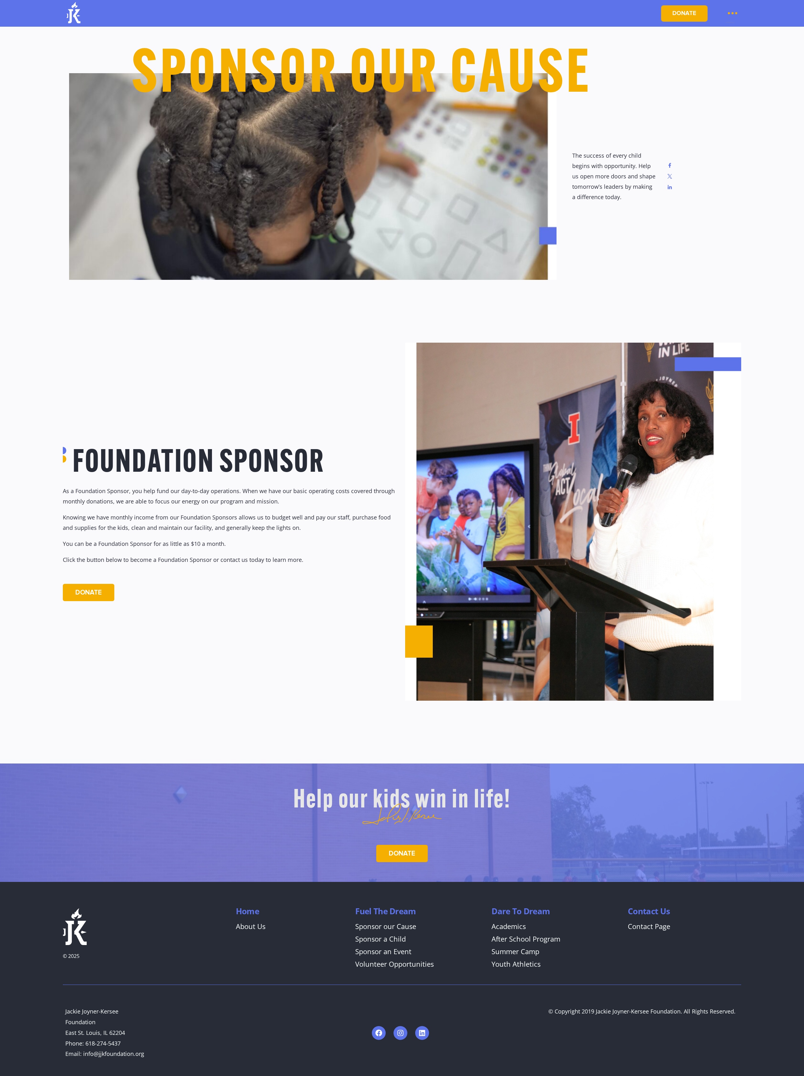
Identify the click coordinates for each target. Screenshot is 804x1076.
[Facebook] (379, 1033)
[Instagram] (400, 1033)
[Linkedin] (422, 1033)
